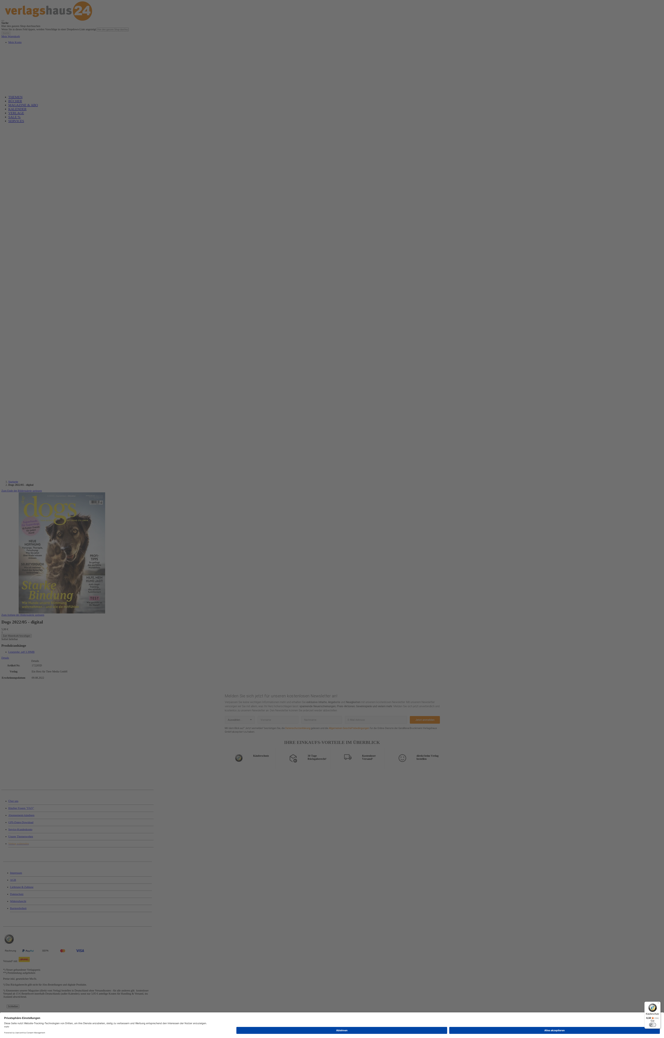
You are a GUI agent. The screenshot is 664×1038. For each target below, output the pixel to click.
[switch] (652, 1025)
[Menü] (658, 1004)
